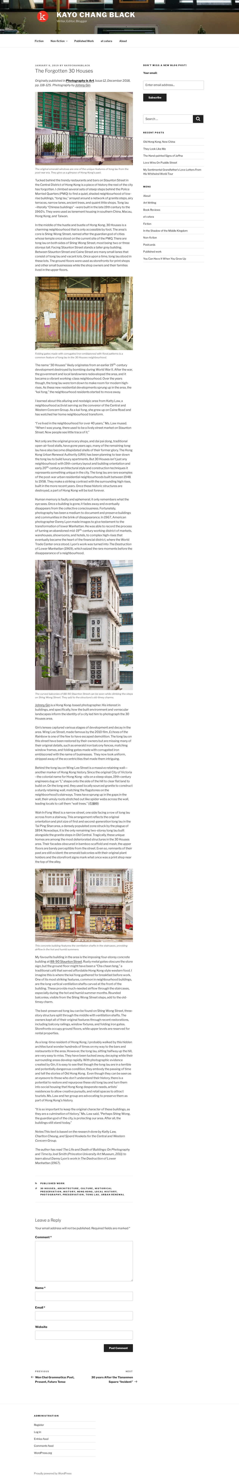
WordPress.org (43, 1452)
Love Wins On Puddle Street (160, 162)
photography (50, 1194)
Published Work (84, 41)
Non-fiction (58, 41)
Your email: (150, 72)
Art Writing (149, 202)
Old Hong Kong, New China (159, 141)
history (69, 1191)
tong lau (93, 1194)
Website (41, 1327)
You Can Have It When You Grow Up (164, 258)
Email (40, 1307)
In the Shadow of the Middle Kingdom (165, 230)
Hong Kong (85, 1191)
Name (40, 1288)
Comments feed (43, 1445)
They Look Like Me (154, 148)
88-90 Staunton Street (66, 961)
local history (106, 1191)
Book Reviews (151, 209)
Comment (43, 1237)
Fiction (39, 41)
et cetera (106, 41)
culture (87, 1188)
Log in (37, 1432)
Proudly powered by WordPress (53, 1473)
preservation (73, 1194)
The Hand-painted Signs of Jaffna (163, 155)
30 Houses (48, 1188)
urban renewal (113, 1194)
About (123, 41)
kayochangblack (77, 65)
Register (39, 1424)
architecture (68, 1188)
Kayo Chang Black (96, 15)
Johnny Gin (82, 85)
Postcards (149, 244)
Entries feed (41, 1438)
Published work (52, 1183)
